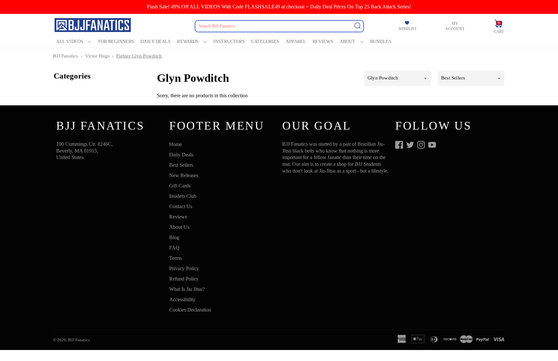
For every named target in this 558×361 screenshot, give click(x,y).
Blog (174, 237)
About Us (179, 227)
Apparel (296, 41)
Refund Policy (184, 278)
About (348, 41)
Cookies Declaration (190, 310)
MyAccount (454, 26)
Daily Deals (155, 41)
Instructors (229, 41)
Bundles (380, 41)
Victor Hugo (97, 55)
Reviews (323, 41)
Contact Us (180, 206)
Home (175, 144)
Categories (265, 41)
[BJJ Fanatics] (93, 26)
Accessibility (182, 299)
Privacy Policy (184, 268)
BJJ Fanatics (65, 55)
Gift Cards (180, 185)
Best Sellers (181, 165)
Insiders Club (182, 196)
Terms (175, 258)
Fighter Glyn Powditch (139, 55)
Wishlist (407, 29)
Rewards (188, 41)
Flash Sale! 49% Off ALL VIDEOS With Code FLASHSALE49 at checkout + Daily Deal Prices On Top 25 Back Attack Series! (279, 6)
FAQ (174, 247)
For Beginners (116, 41)
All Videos (69, 41)
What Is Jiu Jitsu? (187, 289)
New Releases (183, 175)
